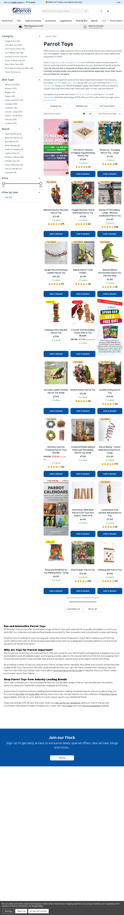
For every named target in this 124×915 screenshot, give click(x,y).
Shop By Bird (81, 21)
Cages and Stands (33, 21)
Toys (19, 21)
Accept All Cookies (38, 911)
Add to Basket (83, 534)
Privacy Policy (37, 906)
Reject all (21, 911)
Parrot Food (7, 21)
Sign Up (62, 757)
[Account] (101, 12)
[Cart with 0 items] (108, 12)
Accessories (50, 21)
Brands (94, 21)
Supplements (66, 21)
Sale (104, 21)
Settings (8, 911)
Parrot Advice (116, 21)
